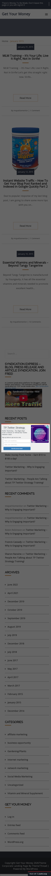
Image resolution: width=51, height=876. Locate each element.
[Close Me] (48, 425)
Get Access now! (17, 448)
